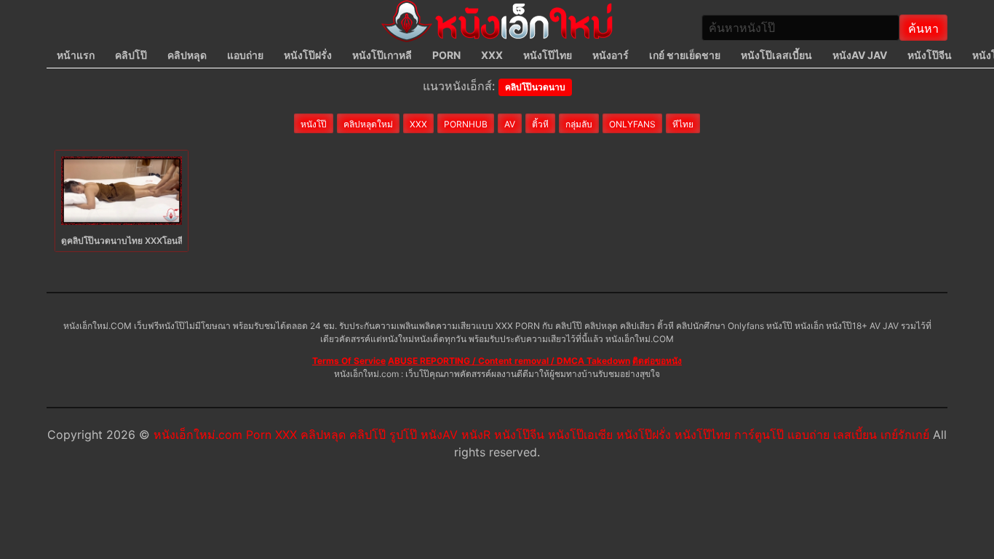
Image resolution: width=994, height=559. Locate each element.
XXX (492, 55)
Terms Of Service (349, 360)
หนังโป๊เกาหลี (382, 55)
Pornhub (466, 124)
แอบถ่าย (245, 55)
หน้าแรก (76, 55)
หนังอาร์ (610, 55)
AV (509, 124)
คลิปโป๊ (131, 55)
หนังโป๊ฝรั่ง (308, 55)
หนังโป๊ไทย (547, 55)
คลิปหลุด (187, 55)
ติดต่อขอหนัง (657, 360)
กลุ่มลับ (578, 124)
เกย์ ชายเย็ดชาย (684, 55)
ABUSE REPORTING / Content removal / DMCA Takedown (509, 360)
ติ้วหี (540, 124)
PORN (446, 55)
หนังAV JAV (859, 55)
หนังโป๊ (314, 124)
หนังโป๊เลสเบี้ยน (776, 55)
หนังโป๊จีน (929, 55)
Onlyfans (632, 124)
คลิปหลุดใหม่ (368, 124)
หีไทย (682, 124)
